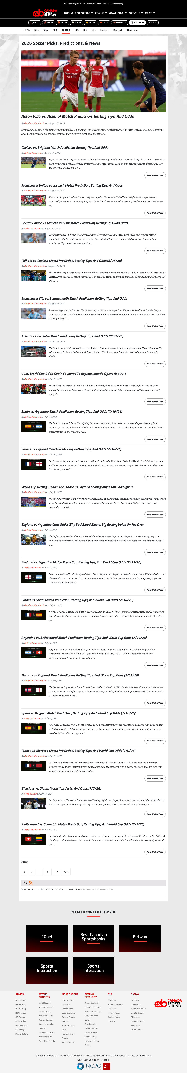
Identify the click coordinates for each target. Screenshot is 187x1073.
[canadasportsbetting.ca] (45, 13)
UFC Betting (20, 1008)
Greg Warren (30, 793)
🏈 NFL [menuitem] (47, 22)
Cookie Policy (114, 1017)
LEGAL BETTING (116, 13)
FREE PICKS (67, 13)
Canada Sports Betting (32, 889)
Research (117, 29)
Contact (111, 1021)
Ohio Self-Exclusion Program (93, 1059)
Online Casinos (91, 1028)
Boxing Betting (21, 1034)
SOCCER (66, 29)
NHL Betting (20, 1004)
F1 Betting (19, 1029)
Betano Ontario (45, 1036)
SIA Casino (135, 1017)
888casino (135, 1025)
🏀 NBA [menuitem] (61, 22)
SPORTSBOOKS (82, 13)
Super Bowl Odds (92, 1003)
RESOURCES (134, 13)
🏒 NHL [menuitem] (33, 22)
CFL (94, 29)
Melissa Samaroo (32, 152)
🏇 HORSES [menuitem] (118, 22)
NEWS (27, 29)
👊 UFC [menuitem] (89, 22)
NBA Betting (20, 1013)
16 (48, 872)
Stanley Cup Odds (93, 1007)
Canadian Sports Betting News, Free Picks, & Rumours (62, 889)
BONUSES (99, 13)
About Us (112, 1000)
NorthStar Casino (138, 1008)
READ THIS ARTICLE (155, 175)
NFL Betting (20, 1000)
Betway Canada (45, 1020)
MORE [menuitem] (151, 22)
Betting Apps (67, 1008)
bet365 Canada (45, 1003)
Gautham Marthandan (35, 123)
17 (56, 872)
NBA (45, 29)
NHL (36, 29)
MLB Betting (20, 1021)
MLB (54, 29)
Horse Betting (21, 1025)
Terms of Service (115, 1004)
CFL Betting (20, 1017)
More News (132, 29)
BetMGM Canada (46, 1015)
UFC (77, 29)
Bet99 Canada (45, 1011)
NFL (85, 29)
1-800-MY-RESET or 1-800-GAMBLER (84, 1055)
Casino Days (136, 1004)
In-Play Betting (68, 1042)
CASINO (148, 13)
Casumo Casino (137, 1021)
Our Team (112, 1008)
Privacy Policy (114, 1013)
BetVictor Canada (46, 1007)
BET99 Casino (137, 1029)
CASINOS (135, 1000)
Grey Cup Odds (91, 1015)
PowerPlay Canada (47, 1041)
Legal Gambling (68, 1013)
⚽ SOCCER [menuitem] (136, 22)
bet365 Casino (137, 1013)
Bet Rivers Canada (46, 1032)
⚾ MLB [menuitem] (75, 22)
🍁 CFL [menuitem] (103, 22)
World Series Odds (93, 1011)
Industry (104, 29)
